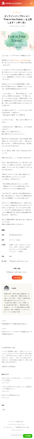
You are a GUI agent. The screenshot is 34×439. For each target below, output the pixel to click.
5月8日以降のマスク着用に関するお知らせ (14, 324)
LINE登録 (28, 436)
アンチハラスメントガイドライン (16, 424)
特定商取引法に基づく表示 (22, 427)
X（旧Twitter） (12, 366)
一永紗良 (22, 26)
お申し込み (17, 277)
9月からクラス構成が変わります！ (11, 395)
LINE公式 (4, 366)
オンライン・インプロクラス (20, 60)
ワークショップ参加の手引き (16, 421)
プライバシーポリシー (17, 430)
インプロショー (17, 12)
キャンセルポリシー (8, 427)
